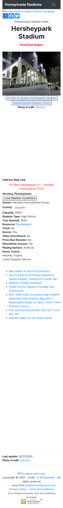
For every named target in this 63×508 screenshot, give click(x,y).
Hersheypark (24, 224)
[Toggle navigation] (53, 4)
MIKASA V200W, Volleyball (25, 282)
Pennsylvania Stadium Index (32, 21)
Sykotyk (40, 107)
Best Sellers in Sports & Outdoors (29, 271)
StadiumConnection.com (41, 485)
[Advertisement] (31, 146)
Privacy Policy (18, 489)
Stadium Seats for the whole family (30, 318)
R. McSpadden (46, 477)
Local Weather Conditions (19, 198)
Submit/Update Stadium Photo (31, 102)
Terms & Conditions (41, 489)
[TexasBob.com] (31, 473)
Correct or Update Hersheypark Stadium (31, 98)
